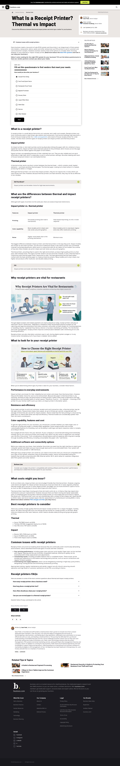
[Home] (12, 7)
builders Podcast (87, 708)
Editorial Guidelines (101, 33)
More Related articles (90, 78)
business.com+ (80, 686)
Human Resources (18, 708)
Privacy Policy (63, 701)
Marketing (16, 712)
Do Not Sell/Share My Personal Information (68, 705)
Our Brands (87, 698)
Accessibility (63, 718)
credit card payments (40, 137)
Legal (62, 698)
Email (16, 651)
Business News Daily (89, 701)
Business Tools (29, 12)
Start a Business (17, 701)
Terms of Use (63, 715)
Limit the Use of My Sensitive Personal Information (68, 710)
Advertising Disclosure (66, 726)
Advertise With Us (41, 708)
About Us (39, 701)
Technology (16, 715)
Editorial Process (41, 712)
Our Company (41, 698)
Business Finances (18, 704)
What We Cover (18, 698)
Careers (39, 704)
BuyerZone (86, 704)
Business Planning (20, 12)
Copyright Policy (64, 722)
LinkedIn (22, 651)
